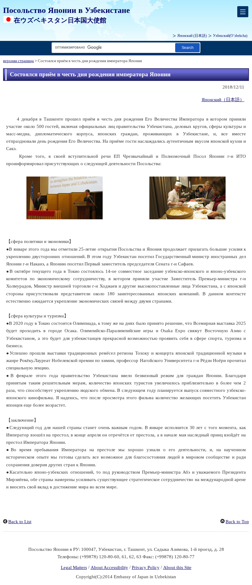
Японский (192, 36)
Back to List (19, 521)
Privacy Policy (145, 567)
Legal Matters (74, 567)
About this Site (177, 567)
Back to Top (237, 521)
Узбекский (230, 36)
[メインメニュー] (242, 11)
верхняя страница (18, 61)
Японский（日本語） (223, 99)
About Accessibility (109, 567)
